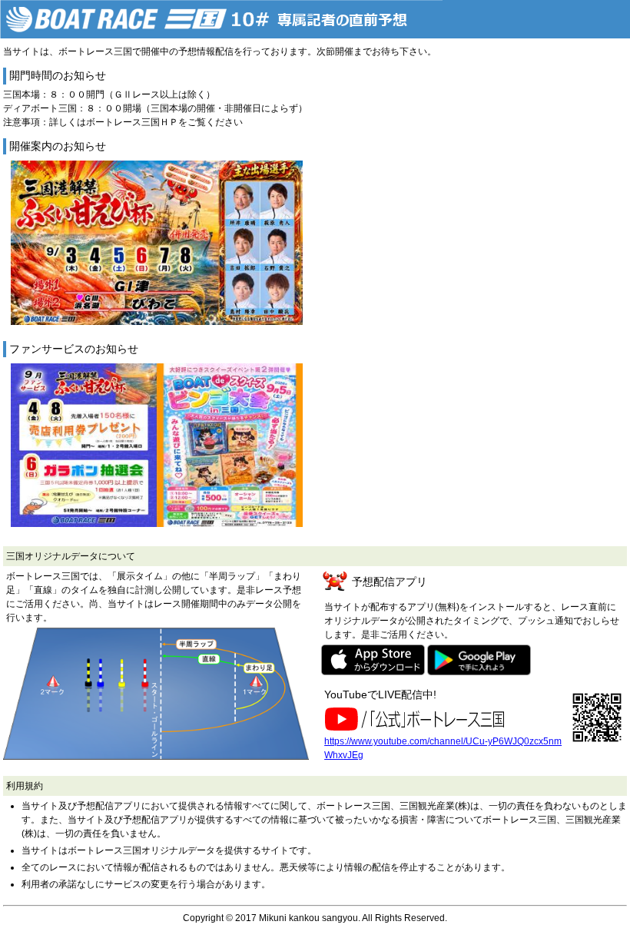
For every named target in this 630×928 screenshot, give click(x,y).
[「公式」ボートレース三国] (418, 719)
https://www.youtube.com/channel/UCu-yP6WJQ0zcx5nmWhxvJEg (443, 748)
